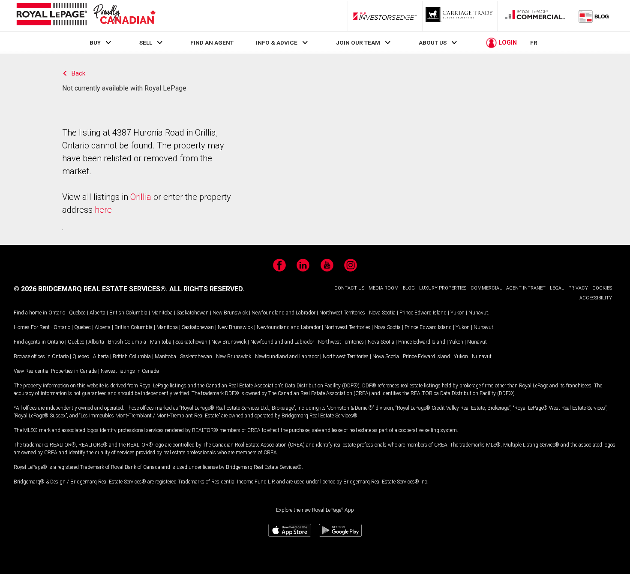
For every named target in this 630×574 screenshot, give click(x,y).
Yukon (457, 313)
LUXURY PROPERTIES (442, 288)
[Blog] (594, 16)
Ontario (56, 313)
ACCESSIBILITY (595, 298)
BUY (95, 42)
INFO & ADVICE (276, 42)
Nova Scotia (382, 313)
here (103, 210)
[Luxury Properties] (460, 15)
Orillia (140, 197)
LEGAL (557, 288)
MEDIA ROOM (384, 288)
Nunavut (478, 313)
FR (533, 42)
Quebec (77, 313)
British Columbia (128, 313)
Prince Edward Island (423, 313)
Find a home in (30, 313)
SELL (145, 42)
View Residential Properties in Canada (55, 371)
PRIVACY (578, 288)
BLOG (409, 288)
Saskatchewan (193, 313)
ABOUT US (433, 42)
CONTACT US (349, 288)
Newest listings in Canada (130, 371)
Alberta (97, 313)
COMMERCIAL (486, 288)
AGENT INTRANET (526, 288)
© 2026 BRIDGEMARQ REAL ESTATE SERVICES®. (91, 289)
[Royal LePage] (86, 15)
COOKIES (602, 288)
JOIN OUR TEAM (358, 42)
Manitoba (162, 313)
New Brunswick (230, 313)
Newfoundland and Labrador (283, 313)
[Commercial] (535, 16)
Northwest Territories (342, 313)
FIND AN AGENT (212, 42)
